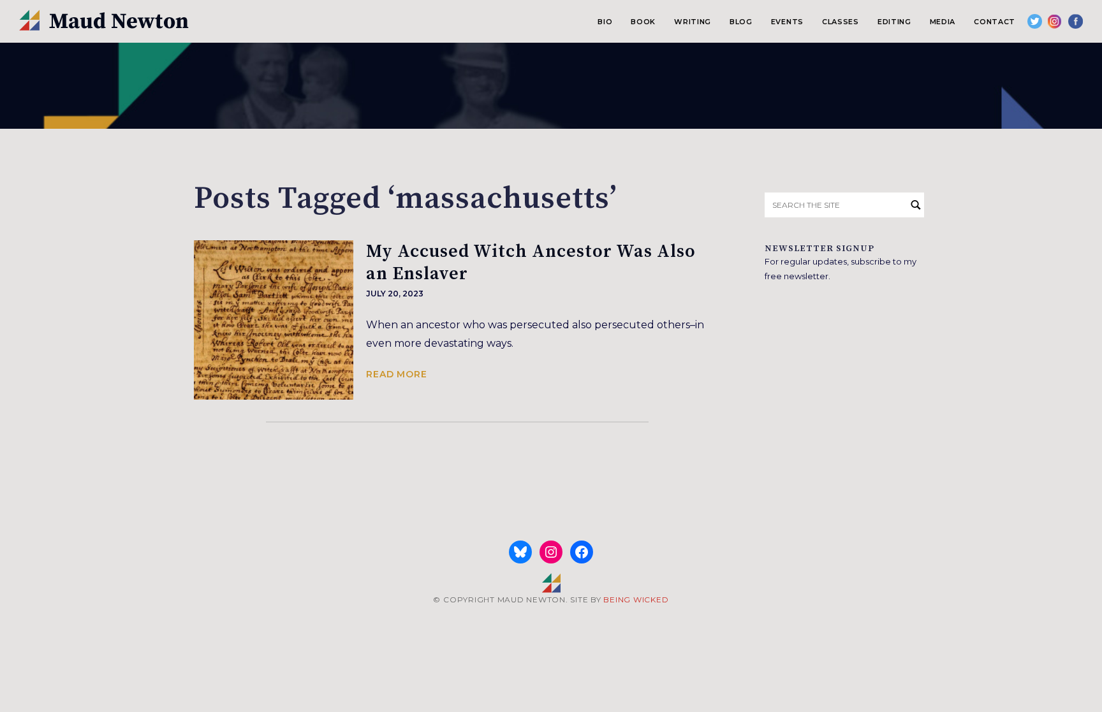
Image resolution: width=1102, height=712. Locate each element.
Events (787, 21)
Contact (994, 21)
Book (643, 21)
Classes (840, 21)
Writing (692, 21)
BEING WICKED (635, 599)
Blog (741, 21)
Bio (605, 21)
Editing (894, 21)
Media (942, 21)
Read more (396, 374)
